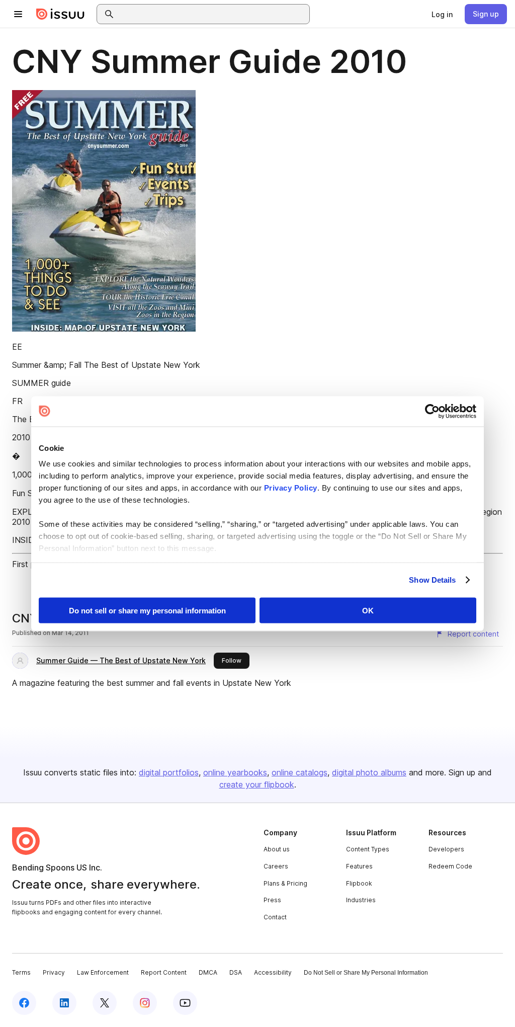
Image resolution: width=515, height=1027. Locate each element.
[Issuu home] (60, 14)
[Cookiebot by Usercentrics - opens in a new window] (432, 411)
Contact (275, 917)
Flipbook (359, 883)
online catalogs (299, 772)
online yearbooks (235, 772)
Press (272, 900)
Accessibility (273, 972)
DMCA (208, 972)
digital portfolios (169, 772)
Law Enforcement (103, 972)
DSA (235, 972)
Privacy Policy (290, 488)
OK (368, 610)
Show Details (432, 580)
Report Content (164, 972)
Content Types (367, 849)
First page (30, 564)
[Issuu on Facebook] (24, 1003)
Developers (446, 849)
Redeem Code (450, 866)
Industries (361, 900)
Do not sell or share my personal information (147, 610)
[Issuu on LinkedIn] (64, 1003)
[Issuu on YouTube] (185, 1003)
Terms (21, 972)
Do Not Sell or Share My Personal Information (366, 972)
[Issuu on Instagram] (145, 1003)
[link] (442, 14)
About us (277, 849)
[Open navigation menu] (18, 14)
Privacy (54, 972)
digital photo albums (369, 772)
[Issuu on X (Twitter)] (105, 1003)
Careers (276, 866)
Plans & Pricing (285, 883)
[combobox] (212, 14)
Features (359, 866)
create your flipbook (256, 784)
